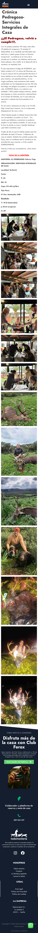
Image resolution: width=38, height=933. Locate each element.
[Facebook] (22, 853)
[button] (28, 5)
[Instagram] (15, 853)
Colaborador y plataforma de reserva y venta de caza (19, 807)
